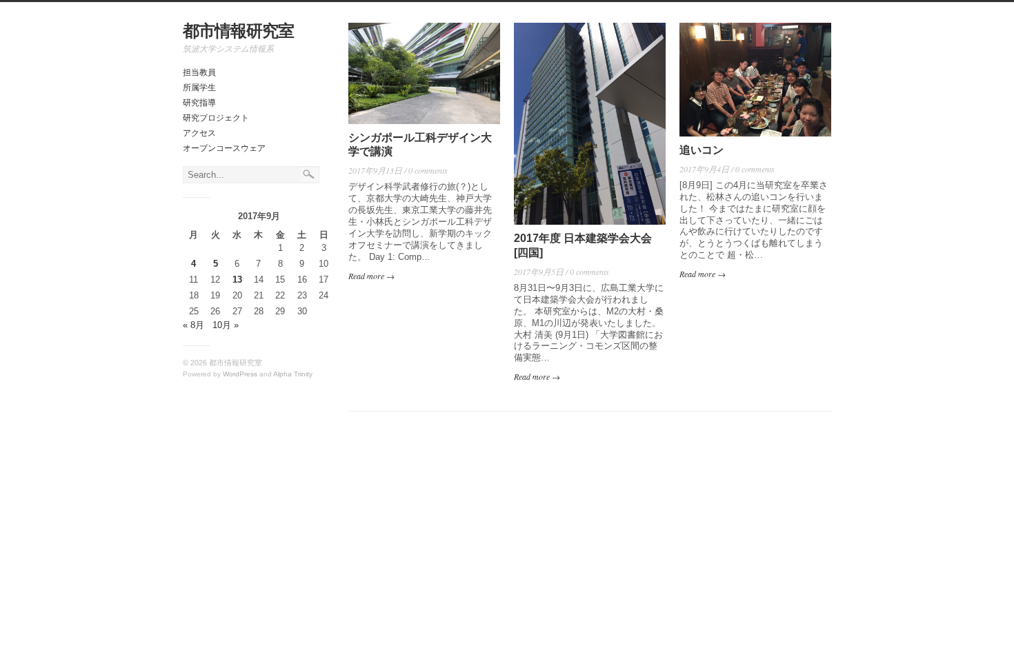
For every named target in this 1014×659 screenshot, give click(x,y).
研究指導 (199, 103)
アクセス (199, 133)
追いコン (701, 150)
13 (237, 279)
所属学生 (199, 87)
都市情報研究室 (238, 30)
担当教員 (199, 72)
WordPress (240, 374)
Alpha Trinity (292, 374)
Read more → (371, 275)
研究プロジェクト (216, 118)
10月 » (225, 325)
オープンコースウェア (224, 148)
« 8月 (193, 325)
